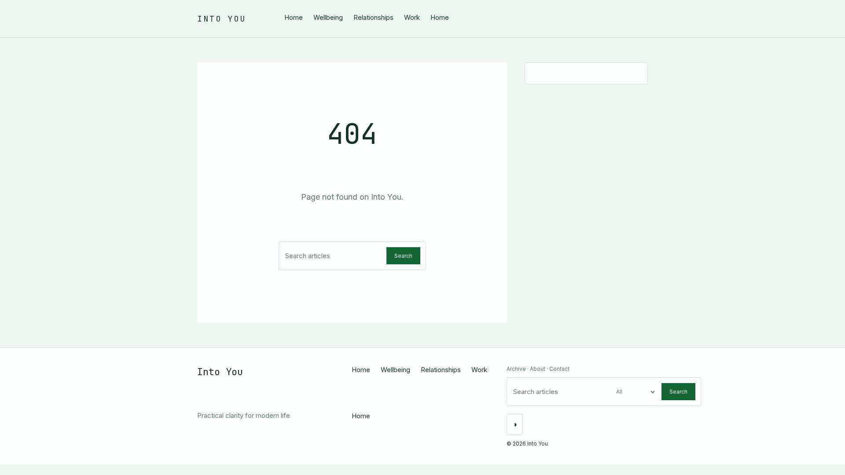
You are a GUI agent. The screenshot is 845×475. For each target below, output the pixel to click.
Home (293, 17)
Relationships (373, 17)
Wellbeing (328, 17)
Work (412, 17)
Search (403, 255)
